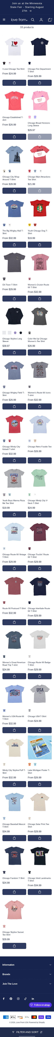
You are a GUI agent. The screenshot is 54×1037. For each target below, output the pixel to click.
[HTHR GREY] (4, 494)
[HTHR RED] (29, 171)
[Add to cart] (14, 83)
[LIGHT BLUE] (29, 440)
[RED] (35, 225)
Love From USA (22, 1022)
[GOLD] (29, 225)
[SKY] (35, 764)
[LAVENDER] (15, 332)
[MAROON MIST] (29, 548)
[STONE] (9, 225)
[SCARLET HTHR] (9, 440)
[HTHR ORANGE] (29, 764)
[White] (35, 494)
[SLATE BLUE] (35, 171)
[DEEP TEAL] (9, 332)
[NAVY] (29, 63)
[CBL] (4, 818)
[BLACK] (4, 63)
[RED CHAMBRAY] (29, 279)
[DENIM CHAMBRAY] (29, 386)
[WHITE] (9, 63)
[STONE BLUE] (9, 171)
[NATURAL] (4, 764)
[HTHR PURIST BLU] (9, 494)
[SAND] (4, 171)
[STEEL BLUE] (4, 656)
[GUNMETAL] (29, 332)
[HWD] (4, 872)
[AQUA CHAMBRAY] (4, 710)
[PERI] (35, 117)
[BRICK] (4, 602)
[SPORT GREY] (29, 710)
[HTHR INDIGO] (4, 440)
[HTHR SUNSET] (4, 926)
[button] (4, 19)
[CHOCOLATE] (4, 332)
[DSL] (29, 872)
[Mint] (29, 494)
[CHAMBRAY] (4, 548)
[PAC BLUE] (4, 225)
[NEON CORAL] (29, 117)
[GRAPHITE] (4, 386)
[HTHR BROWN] (4, 279)
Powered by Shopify (37, 1022)
